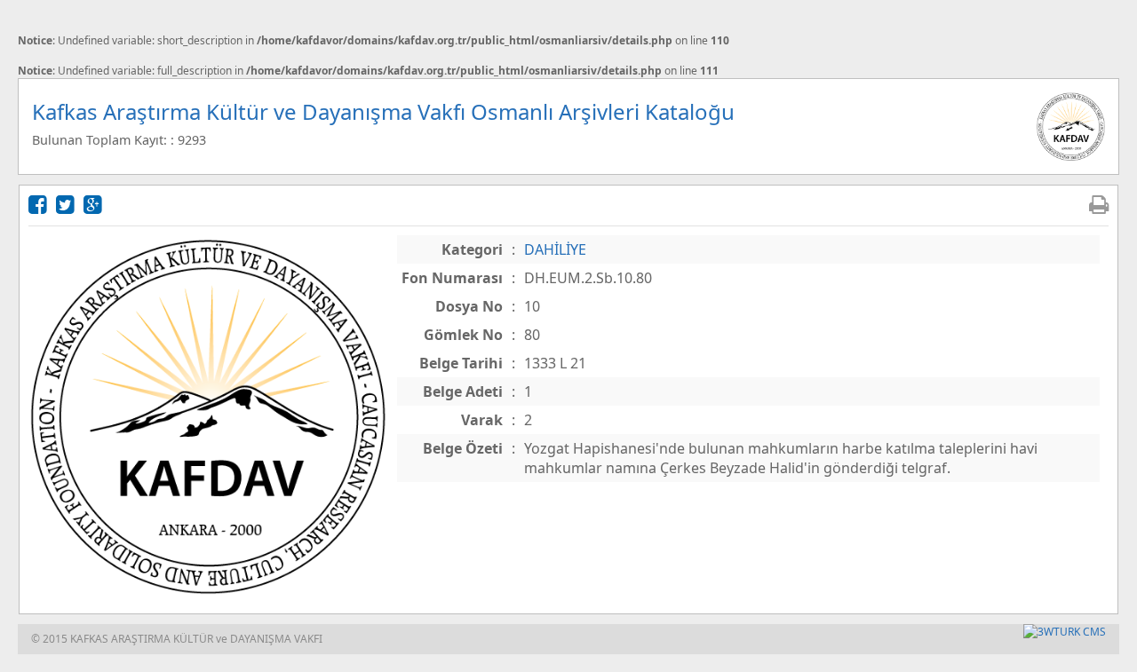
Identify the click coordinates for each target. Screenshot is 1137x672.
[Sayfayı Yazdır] (1099, 203)
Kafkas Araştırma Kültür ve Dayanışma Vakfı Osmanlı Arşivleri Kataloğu (383, 111)
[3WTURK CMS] (1064, 631)
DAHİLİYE (555, 249)
